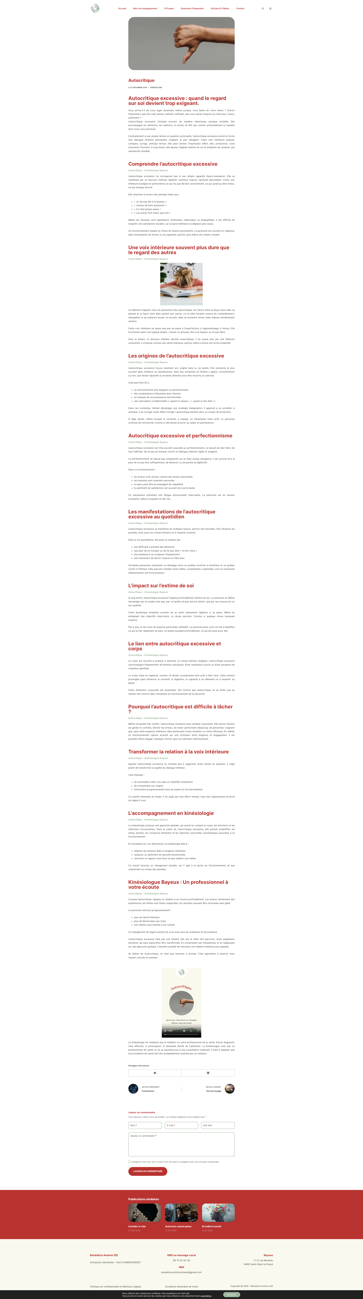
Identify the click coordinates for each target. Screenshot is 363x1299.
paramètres (206, 1296)
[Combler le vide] (144, 1213)
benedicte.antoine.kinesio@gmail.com (181, 1272)
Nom (133, 1125)
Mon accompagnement (145, 8)
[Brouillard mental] (218, 1213)
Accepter (231, 1294)
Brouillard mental (211, 1226)
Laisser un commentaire (147, 1171)
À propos (169, 8)
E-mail (171, 1125)
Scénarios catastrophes (178, 1226)
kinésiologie (156, 87)
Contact (240, 8)
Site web (207, 1125)
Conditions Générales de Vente (181, 1286)
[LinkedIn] (208, 1073)
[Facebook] (263, 8)
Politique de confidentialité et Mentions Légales (115, 1286)
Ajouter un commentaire (143, 1135)
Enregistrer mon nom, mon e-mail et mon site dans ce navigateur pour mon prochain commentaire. (176, 1162)
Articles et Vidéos (220, 8)
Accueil (122, 8)
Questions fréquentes (192, 8)
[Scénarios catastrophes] (181, 1213)
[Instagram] (270, 8)
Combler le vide (137, 1226)
